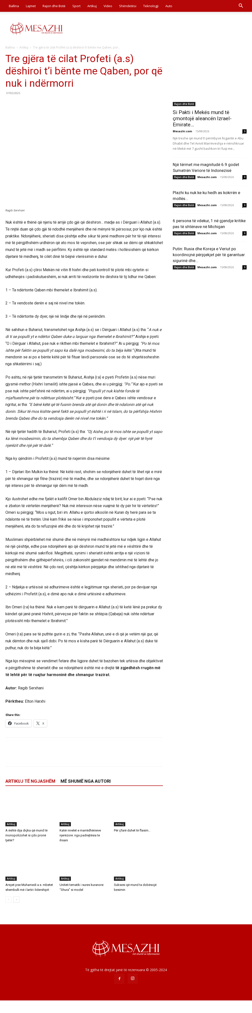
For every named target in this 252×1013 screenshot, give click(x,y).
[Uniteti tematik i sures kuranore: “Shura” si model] (84, 864)
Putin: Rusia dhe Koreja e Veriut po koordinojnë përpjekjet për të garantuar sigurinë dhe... (209, 254)
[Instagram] (133, 978)
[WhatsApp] (44, 104)
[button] (241, 6)
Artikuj (92, 6)
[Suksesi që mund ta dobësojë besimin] (138, 864)
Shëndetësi (127, 6)
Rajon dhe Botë (54, 6)
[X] (22, 104)
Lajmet (31, 6)
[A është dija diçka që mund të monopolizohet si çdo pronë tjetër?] (29, 809)
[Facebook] (10, 104)
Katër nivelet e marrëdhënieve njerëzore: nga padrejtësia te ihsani (80, 835)
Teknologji (150, 6)
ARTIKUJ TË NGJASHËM (30, 781)
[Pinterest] (33, 104)
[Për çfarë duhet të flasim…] (138, 809)
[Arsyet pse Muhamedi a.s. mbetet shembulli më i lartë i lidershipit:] (29, 864)
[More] (56, 104)
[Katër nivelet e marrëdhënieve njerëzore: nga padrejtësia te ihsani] (84, 809)
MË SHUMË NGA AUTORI (86, 781)
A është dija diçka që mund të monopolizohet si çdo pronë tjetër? (26, 835)
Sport (76, 6)
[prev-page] (8, 900)
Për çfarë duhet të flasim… (132, 830)
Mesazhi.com (182, 131)
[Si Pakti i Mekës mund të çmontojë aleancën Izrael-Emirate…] (210, 79)
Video (108, 6)
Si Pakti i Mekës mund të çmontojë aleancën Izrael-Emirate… (202, 118)
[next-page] (16, 900)
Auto (168, 6)
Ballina (14, 6)
